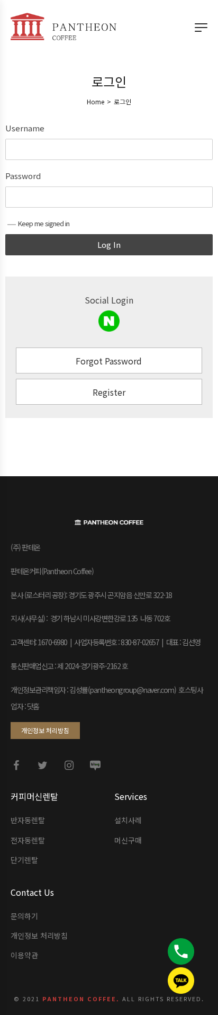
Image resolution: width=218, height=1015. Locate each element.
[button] (45, 730)
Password (23, 176)
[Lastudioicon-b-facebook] (16, 765)
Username (24, 128)
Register (109, 392)
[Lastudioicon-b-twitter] (42, 765)
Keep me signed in (43, 223)
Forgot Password (109, 360)
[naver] (109, 321)
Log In (109, 244)
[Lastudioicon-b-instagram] (68, 765)
